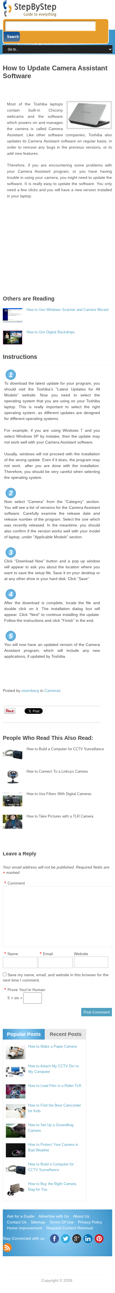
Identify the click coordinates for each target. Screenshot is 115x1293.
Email (48, 954)
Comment (16, 883)
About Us (81, 1216)
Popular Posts (24, 1034)
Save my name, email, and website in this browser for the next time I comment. (56, 977)
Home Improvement (24, 1228)
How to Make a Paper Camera (52, 1046)
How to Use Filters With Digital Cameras (59, 794)
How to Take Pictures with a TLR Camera (60, 816)
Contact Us (17, 1222)
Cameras (52, 690)
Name (13, 954)
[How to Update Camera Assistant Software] (89, 115)
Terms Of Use (61, 1222)
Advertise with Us (54, 1216)
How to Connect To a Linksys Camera (57, 771)
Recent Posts (66, 1034)
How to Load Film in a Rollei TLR (54, 1086)
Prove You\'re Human (26, 989)
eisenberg (30, 690)
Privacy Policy (90, 1222)
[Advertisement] (59, 88)
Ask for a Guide (20, 1216)
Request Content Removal (69, 1228)
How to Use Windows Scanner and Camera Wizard (67, 310)
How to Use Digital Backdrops (51, 332)
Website (81, 954)
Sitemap (38, 1222)
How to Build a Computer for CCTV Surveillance (65, 749)
